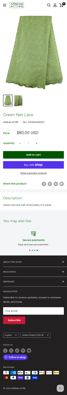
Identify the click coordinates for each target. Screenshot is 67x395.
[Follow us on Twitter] (11, 350)
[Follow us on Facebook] (5, 350)
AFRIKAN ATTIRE (10, 122)
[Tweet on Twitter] (56, 184)
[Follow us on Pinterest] (23, 350)
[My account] (55, 5)
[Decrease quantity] (20, 143)
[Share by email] (62, 184)
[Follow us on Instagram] (17, 350)
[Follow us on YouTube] (29, 350)
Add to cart (33, 155)
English (8, 335)
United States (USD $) (33, 335)
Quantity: (9, 143)
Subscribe (14, 320)
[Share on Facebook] (44, 184)
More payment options (33, 173)
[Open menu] (4, 5)
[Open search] (49, 5)
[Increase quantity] (36, 143)
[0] (61, 5)
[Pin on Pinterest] (50, 184)
